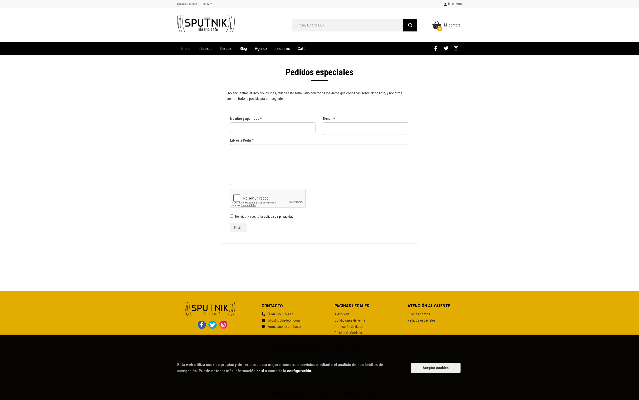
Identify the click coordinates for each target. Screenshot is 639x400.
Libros (204, 48)
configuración (299, 370)
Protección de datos (348, 327)
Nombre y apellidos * (246, 118)
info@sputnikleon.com (284, 320)
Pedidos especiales (422, 320)
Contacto (206, 4)
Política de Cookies (348, 333)
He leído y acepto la (264, 216)
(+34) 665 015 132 (280, 314)
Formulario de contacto (284, 327)
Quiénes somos (187, 4)
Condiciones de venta (349, 320)
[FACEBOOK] (436, 48)
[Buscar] (410, 25)
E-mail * (329, 118)
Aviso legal (342, 314)
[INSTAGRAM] (456, 48)
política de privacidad (279, 216)
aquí (260, 370)
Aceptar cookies (436, 368)
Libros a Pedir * (241, 140)
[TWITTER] (446, 48)
